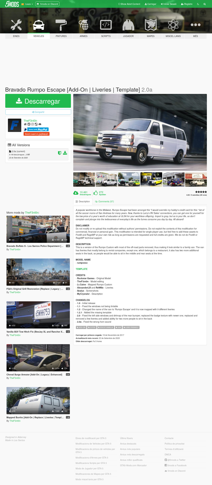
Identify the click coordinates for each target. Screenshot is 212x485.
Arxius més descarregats (132, 454)
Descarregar (41, 100)
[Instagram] (32, 124)
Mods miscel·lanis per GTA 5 (90, 479)
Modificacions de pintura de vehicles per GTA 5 (95, 450)
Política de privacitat (174, 443)
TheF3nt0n (30, 120)
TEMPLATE (81, 268)
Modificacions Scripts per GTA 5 (91, 463)
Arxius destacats (128, 443)
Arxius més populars (130, 449)
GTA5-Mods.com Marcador (133, 465)
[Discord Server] (40, 124)
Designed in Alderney (15, 437)
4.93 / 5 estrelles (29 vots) (196, 195)
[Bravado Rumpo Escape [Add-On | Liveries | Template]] (140, 132)
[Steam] (36, 124)
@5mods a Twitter (176, 459)
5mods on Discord (176, 470)
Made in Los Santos (15, 440)
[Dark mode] (198, 4)
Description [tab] (84, 201)
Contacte (169, 438)
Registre (188, 3)
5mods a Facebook (177, 465)
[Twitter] (28, 124)
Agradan (102, 194)
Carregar (151, 3)
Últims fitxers (126, 438)
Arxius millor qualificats (131, 459)
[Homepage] (25, 124)
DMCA (168, 454)
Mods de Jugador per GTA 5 (89, 468)
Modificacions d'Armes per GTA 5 (92, 457)
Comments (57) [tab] (105, 201)
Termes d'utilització (174, 449)
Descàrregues (85, 194)
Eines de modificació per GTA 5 (91, 438)
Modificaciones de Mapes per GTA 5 (93, 473)
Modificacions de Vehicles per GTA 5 (93, 443)
